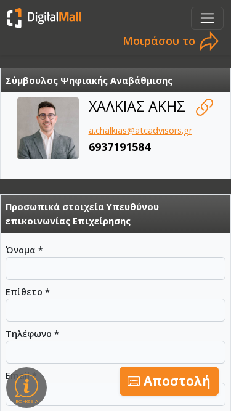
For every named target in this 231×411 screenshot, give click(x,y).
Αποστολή (175, 380)
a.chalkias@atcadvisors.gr (140, 130)
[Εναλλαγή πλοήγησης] (207, 18)
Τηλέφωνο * (32, 334)
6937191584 (119, 146)
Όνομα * (24, 250)
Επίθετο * (28, 292)
